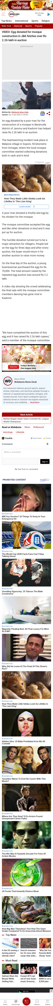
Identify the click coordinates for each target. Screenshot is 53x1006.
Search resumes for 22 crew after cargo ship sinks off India (28, 953)
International (21, 20)
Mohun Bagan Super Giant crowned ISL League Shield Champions (26, 420)
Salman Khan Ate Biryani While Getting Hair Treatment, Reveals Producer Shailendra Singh (10, 979)
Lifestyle (20, 432)
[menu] (4, 14)
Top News (6, 20)
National (18, 26)
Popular (38, 26)
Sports (35, 20)
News (27, 427)
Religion (46, 20)
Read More (34, 402)
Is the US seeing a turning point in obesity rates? (10, 953)
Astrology (8, 432)
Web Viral (6, 26)
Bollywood (38, 427)
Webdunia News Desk (19, 112)
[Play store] (48, 14)
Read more (13, 367)
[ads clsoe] (51, 991)
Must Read (11, 960)
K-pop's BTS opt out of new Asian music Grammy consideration (28, 979)
